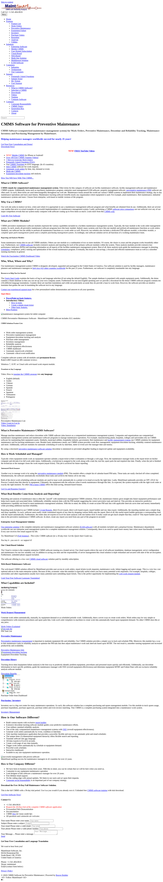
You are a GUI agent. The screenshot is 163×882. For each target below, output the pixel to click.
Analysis (14, 40)
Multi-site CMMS (13, 171)
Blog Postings (11, 310)
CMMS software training (97, 790)
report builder (40, 722)
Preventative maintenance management (16, 641)
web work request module (129, 574)
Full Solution (23, 536)
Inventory (15, 33)
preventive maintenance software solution (35, 449)
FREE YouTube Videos (84, 151)
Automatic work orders (15, 169)
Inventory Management (10, 712)
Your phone (5, 829)
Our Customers (17, 72)
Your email (5, 826)
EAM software (86, 527)
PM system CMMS (37, 485)
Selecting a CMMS (19, 90)
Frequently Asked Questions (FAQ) (20, 162)
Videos (14, 95)
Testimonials (16, 69)
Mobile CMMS (17, 49)
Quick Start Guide (12, 278)
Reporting (15, 37)
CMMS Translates (17, 164)
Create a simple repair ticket (22, 305)
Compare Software (18, 99)
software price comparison (123, 209)
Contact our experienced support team (16, 289)
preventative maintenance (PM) (138, 190)
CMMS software (26, 245)
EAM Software (17, 63)
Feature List (16, 24)
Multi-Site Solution (18, 58)
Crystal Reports (45, 510)
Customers (10, 65)
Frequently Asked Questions (22, 76)
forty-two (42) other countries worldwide (48, 268)
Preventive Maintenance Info (12, 650)
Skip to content (7, 2)
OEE (65, 729)
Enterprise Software (19, 47)
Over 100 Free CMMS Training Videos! (22, 157)
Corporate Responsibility (21, 104)
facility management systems (119, 440)
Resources (10, 86)
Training (14, 97)
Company (10, 102)
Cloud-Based (16, 53)
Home (8, 19)
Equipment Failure (18, 30)
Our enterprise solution (10, 527)
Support (9, 74)
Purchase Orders (17, 35)
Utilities (14, 42)
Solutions (10, 44)
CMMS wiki (109, 211)
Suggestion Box (17, 108)
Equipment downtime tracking (18, 174)
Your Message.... (8, 834)
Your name (5, 821)
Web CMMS (11, 167)
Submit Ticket (16, 79)
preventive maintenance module (50, 473)
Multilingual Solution (19, 60)
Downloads (16, 92)
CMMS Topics (17, 106)
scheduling (5, 249)
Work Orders (16, 26)
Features (9, 21)
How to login (16, 303)
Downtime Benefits (9, 673)
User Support (16, 83)
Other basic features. (19, 307)
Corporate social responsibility (18, 780)
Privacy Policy (7, 871)
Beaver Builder (62, 875)
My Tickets (15, 81)
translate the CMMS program (25, 374)
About (13, 113)
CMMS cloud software (38, 559)
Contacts (14, 111)
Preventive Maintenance (21, 28)
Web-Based (16, 56)
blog (14, 814)
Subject (4, 823)
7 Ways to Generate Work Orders (19, 160)
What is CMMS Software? (22, 88)
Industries (15, 67)
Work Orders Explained (10, 626)
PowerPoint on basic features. (19, 298)
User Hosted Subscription (21, 51)
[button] (17, 144)
